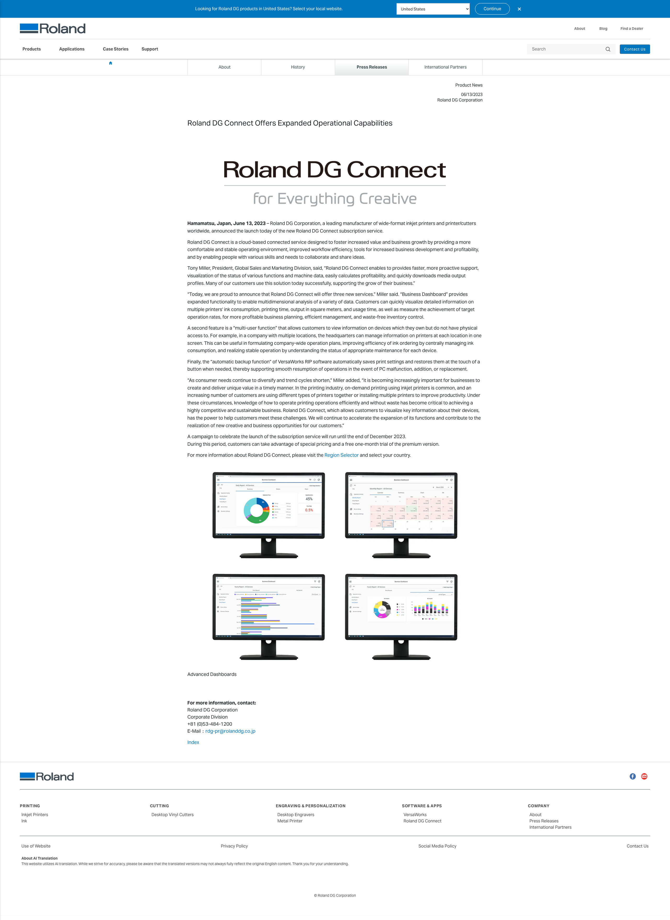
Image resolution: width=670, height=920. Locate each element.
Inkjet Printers (34, 814)
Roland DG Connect (423, 821)
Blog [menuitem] (603, 28)
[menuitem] (34, 49)
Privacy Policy (234, 846)
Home (110, 63)
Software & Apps (422, 805)
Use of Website (36, 846)
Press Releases (129, 63)
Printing (30, 805)
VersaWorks (415, 814)
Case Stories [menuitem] (116, 49)
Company (538, 805)
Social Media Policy (437, 846)
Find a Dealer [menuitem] (632, 28)
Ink (24, 821)
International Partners (550, 827)
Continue (492, 9)
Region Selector (342, 455)
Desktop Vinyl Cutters (173, 814)
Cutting (159, 805)
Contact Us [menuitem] (635, 49)
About (535, 814)
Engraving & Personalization (310, 805)
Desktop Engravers (295, 814)
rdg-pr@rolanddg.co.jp (230, 731)
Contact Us (638, 846)
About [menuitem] (579, 28)
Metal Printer (290, 821)
